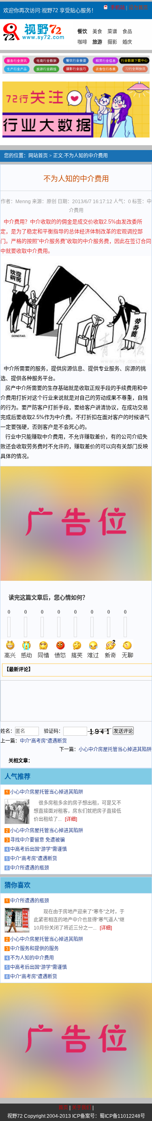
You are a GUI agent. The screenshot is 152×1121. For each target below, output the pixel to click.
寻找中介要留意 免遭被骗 (37, 840)
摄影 (112, 42)
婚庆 (127, 42)
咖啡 (82, 42)
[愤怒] (60, 649)
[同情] (44, 649)
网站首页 (38, 156)
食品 (127, 31)
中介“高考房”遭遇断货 (43, 741)
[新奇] (110, 649)
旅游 (97, 42)
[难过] (93, 649)
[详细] (71, 819)
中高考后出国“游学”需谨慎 (38, 849)
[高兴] (10, 649)
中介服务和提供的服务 (34, 948)
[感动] (27, 649)
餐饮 (82, 31)
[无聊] (127, 649)
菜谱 (112, 31)
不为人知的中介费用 (32, 958)
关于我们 (81, 1107)
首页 (63, 1107)
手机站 (117, 8)
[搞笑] (77, 649)
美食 (97, 31)
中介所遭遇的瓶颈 (29, 868)
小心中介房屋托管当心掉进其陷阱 (115, 749)
